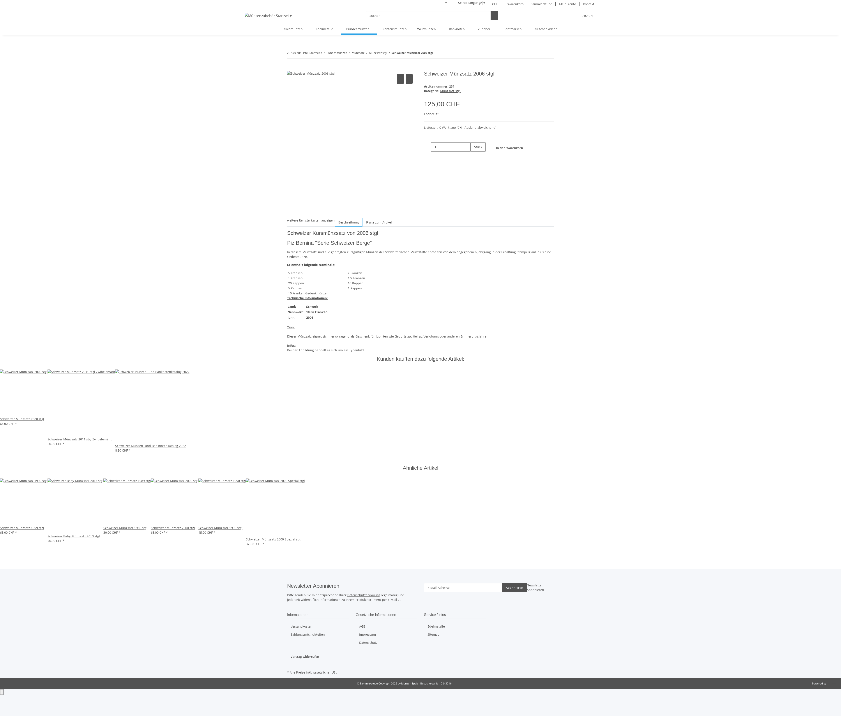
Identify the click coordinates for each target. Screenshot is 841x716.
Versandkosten (301, 626)
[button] (566, 15)
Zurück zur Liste (297, 53)
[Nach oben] (2, 692)
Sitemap (434, 634)
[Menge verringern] (427, 147)
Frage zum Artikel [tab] (379, 222)
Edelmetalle (436, 626)
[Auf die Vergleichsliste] (400, 79)
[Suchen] (494, 15)
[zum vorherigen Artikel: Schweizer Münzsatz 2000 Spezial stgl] (436, 53)
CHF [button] (495, 4)
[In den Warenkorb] (290, 68)
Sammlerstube (541, 4)
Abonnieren (514, 588)
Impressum (367, 634)
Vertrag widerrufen (305, 656)
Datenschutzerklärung (363, 595)
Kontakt (588, 4)
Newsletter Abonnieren (535, 587)
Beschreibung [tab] (348, 222)
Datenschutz (368, 642)
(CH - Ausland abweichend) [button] (476, 127)
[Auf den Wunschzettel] (409, 79)
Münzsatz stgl (450, 91)
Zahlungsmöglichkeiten (308, 634)
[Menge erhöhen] (474, 156)
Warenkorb (515, 4)
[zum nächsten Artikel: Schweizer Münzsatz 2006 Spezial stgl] (444, 53)
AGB (362, 626)
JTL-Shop (832, 683)
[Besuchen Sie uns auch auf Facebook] (290, 664)
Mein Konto (567, 4)
